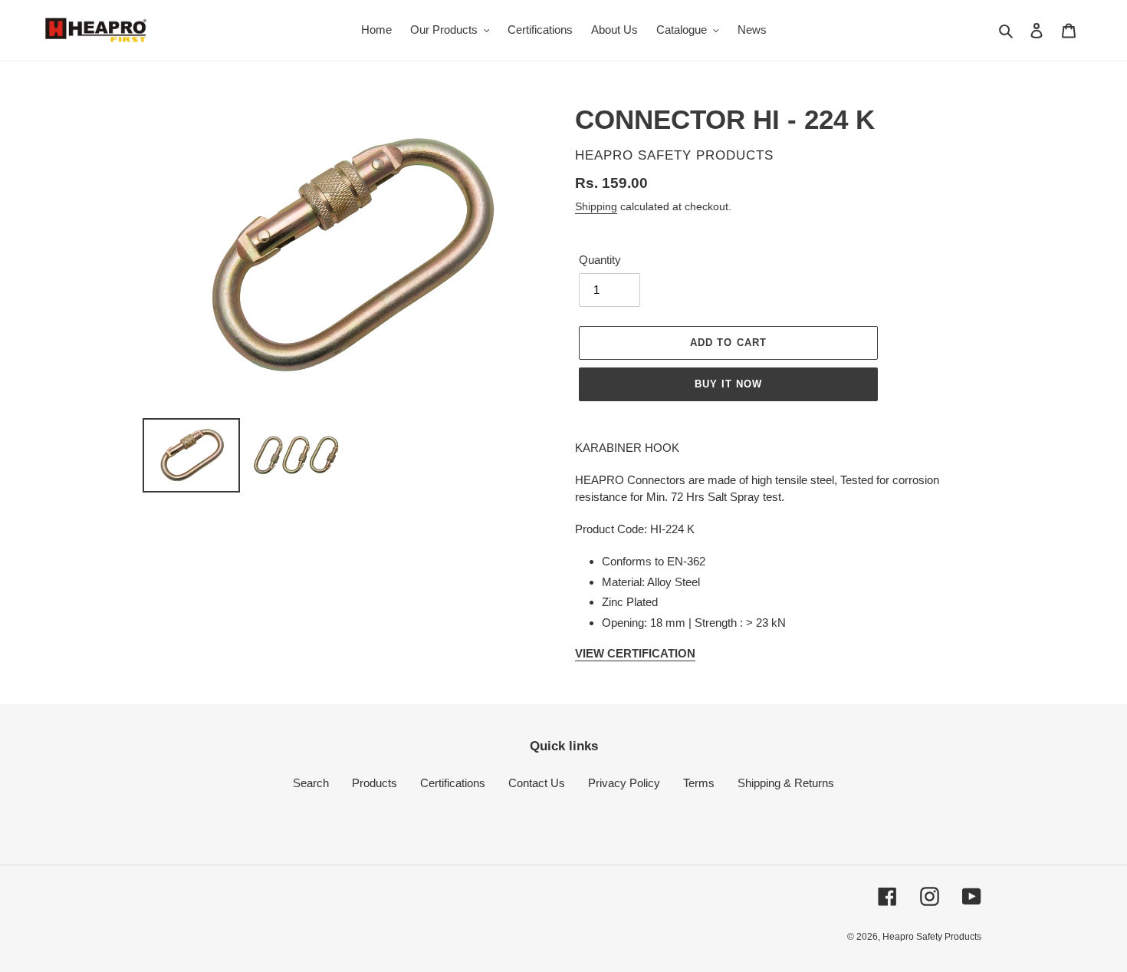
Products (374, 782)
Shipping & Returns (786, 782)
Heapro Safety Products (931, 936)
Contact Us (536, 782)
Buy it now (728, 384)
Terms (699, 782)
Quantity (600, 259)
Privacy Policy (624, 782)
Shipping (596, 206)
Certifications (452, 782)
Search (311, 782)
